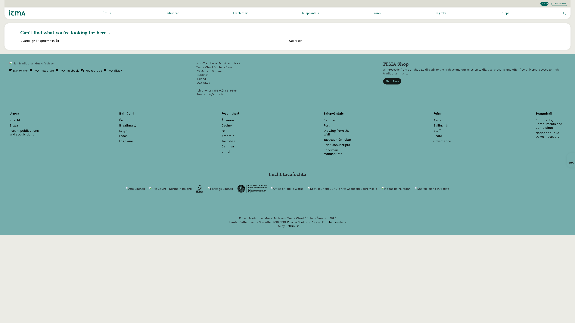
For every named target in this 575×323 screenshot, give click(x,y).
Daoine (226, 125)
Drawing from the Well (336, 132)
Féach (123, 136)
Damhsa (227, 146)
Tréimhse (228, 141)
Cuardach (295, 40)
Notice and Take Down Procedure (547, 135)
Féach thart (240, 13)
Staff (437, 131)
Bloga (13, 125)
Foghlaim (126, 141)
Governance (442, 141)
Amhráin (227, 136)
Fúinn (377, 13)
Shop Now (392, 81)
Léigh (123, 131)
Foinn (225, 131)
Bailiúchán (172, 13)
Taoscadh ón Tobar (337, 140)
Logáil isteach (560, 4)
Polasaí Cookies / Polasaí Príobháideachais (316, 222)
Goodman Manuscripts (333, 152)
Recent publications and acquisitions (24, 132)
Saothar (329, 120)
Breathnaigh (128, 125)
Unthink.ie (292, 226)
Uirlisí (225, 152)
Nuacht (14, 120)
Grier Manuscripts (337, 145)
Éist (122, 120)
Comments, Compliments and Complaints (549, 124)
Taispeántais (310, 13)
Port (327, 125)
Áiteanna (228, 120)
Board (437, 136)
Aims (437, 120)
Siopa (506, 13)
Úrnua (107, 13)
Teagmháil (441, 13)
